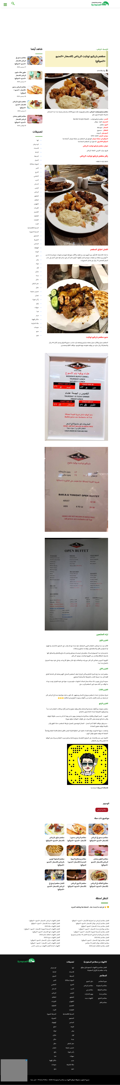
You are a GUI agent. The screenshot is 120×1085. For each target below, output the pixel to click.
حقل (37, 287)
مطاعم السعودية (101, 985)
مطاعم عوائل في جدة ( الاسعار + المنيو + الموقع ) (94, 929)
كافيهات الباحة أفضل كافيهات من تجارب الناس (45, 946)
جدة (37, 275)
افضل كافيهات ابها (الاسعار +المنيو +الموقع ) (46, 932)
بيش (37, 259)
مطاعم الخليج (102, 998)
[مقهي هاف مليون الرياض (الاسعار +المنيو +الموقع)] (34, 75)
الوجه (37, 251)
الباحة (37, 152)
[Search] (13, 4)
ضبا (38, 311)
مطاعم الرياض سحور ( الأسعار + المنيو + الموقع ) (76, 839)
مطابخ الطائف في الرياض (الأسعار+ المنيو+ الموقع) (99, 885)
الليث (37, 224)
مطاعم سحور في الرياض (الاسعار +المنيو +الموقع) (99, 839)
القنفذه (36, 220)
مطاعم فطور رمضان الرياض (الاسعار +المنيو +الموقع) (99, 862)
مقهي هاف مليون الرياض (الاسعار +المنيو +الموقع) (20, 75)
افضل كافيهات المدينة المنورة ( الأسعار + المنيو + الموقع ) (42, 929)
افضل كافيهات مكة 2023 (52, 926)
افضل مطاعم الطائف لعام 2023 (99, 946)
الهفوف (36, 247)
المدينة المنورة (34, 232)
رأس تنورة (36, 299)
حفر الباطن (35, 283)
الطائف (36, 200)
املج (37, 255)
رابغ (37, 303)
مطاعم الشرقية (102, 990)
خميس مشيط (34, 291)
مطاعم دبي (89, 990)
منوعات (36, 327)
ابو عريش (36, 144)
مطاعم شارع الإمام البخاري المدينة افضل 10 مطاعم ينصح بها (90, 934)
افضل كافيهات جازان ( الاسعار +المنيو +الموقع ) (45, 940)
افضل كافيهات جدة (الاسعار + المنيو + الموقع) (45, 923)
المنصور (36, 236)
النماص (36, 243)
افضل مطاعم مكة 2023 (101, 937)
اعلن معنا (33, 1080)
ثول (38, 267)
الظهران (36, 204)
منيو (37, 331)
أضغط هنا (66, 138)
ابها (38, 140)
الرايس (37, 188)
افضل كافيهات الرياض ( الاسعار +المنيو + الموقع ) (44, 920)
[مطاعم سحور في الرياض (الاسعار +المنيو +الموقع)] (34, 60)
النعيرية (36, 239)
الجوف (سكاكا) (34, 164)
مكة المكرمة (35, 323)
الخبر (37, 168)
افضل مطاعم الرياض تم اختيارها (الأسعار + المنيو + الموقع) (90, 920)
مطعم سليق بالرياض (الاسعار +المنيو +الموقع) (55, 839)
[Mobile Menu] (5, 4)
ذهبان (37, 295)
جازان (37, 271)
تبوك (37, 263)
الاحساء (36, 148)
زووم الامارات (89, 994)
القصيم (36, 212)
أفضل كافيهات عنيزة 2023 (52, 937)
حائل (37, 279)
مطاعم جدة (103, 994)
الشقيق (36, 196)
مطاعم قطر (103, 1002)
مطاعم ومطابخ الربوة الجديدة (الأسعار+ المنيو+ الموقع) (77, 862)
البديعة (36, 156)
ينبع (37, 335)
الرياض (36, 192)
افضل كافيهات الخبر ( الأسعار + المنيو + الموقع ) (45, 943)
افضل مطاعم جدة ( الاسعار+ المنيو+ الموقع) (95, 926)
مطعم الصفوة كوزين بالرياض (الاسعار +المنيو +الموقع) (55, 862)
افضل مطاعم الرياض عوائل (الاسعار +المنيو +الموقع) (92, 923)
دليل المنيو (89, 981)
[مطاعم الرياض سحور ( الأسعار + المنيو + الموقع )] (34, 90)
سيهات (37, 307)
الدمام (37, 184)
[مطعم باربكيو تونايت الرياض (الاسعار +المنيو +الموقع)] (76, 91)
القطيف (36, 216)
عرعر (37, 315)
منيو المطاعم (103, 981)
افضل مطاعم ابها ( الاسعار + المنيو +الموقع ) (95, 940)
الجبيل (37, 160)
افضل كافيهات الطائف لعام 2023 (49, 934)
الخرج (37, 172)
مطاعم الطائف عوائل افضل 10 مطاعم (97, 943)
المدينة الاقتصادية (33, 228)
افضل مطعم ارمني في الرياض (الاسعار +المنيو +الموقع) (55, 886)
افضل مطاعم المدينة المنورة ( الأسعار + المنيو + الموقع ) (91, 932)
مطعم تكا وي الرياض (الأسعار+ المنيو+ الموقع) (77, 885)
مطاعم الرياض (101, 809)
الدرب (37, 180)
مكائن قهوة (35, 319)
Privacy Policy (42, 1080)
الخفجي (36, 176)
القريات (36, 208)
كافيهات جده (89, 998)
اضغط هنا (81, 141)
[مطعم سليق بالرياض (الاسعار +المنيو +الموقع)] (34, 104)
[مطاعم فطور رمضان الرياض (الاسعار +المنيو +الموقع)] (34, 119)
